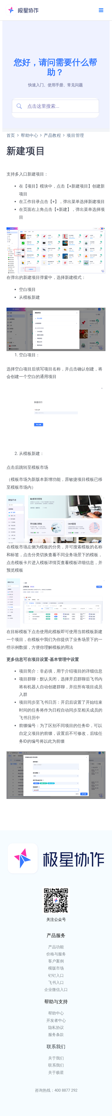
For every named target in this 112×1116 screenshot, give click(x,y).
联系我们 (56, 1065)
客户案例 (56, 961)
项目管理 (75, 135)
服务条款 (56, 1034)
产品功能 (56, 947)
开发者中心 (56, 1020)
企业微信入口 (56, 989)
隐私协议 (56, 1027)
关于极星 (56, 1072)
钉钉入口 (56, 975)
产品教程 (52, 135)
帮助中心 (29, 135)
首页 (11, 135)
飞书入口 (56, 982)
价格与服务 (56, 954)
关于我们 (56, 1058)
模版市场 (56, 968)
